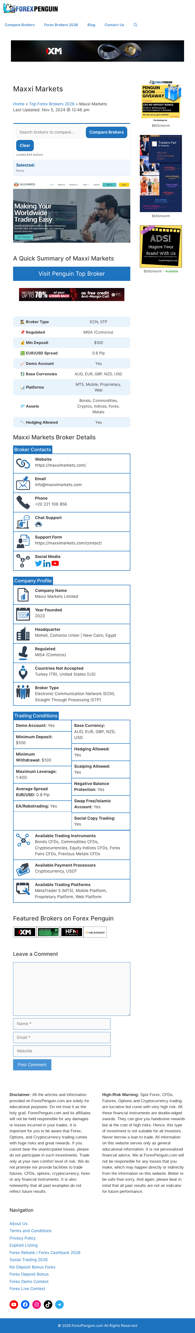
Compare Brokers (20, 25)
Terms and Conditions (31, 1230)
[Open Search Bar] (135, 25)
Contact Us (114, 25)
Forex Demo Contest (29, 1281)
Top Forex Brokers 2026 (52, 104)
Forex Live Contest (27, 1288)
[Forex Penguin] (31, 8)
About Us (19, 1223)
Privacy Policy (23, 1238)
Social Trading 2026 (29, 1259)
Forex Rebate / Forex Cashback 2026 (45, 1252)
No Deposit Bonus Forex (32, 1267)
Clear (25, 145)
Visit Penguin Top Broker (72, 273)
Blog (91, 25)
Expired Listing (24, 1245)
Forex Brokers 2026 (61, 25)
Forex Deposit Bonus (29, 1274)
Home (18, 104)
